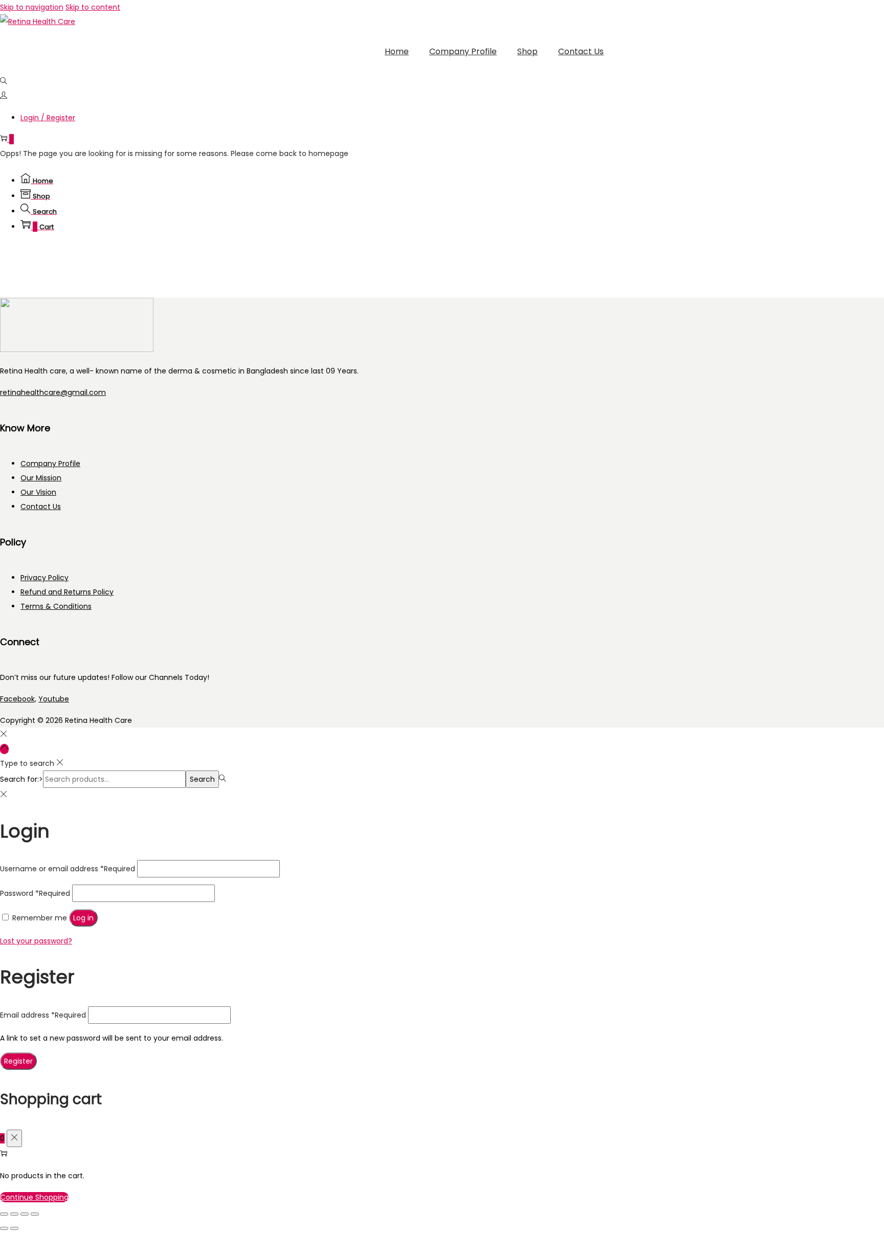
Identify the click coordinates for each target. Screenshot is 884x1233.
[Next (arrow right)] (14, 1228)
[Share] (24, 1214)
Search (202, 779)
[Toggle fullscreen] (14, 1214)
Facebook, (18, 699)
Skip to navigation (31, 7)
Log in (83, 918)
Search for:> (21, 779)
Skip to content (92, 7)
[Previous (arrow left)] (4, 1228)
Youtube (53, 699)
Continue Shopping (34, 1197)
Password (35, 893)
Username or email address (67, 869)
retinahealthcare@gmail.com (53, 392)
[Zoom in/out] (4, 1214)
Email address (43, 1015)
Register (18, 1061)
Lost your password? (36, 941)
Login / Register (47, 118)
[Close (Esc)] (35, 1214)
